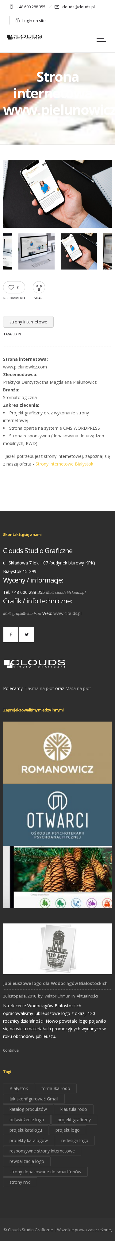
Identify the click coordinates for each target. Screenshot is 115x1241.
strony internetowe (28, 322)
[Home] (24, 39)
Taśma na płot (39, 688)
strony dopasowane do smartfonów (45, 1172)
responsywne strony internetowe (42, 1151)
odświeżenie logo (27, 1119)
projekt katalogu (26, 1130)
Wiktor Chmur (57, 996)
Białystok (19, 1088)
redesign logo (74, 1140)
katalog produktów (28, 1109)
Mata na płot (78, 688)
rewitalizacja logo (27, 1161)
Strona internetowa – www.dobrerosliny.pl (57, 899)
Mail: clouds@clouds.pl (66, 592)
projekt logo (68, 1130)
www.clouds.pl (67, 613)
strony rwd (20, 1182)
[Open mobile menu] (103, 40)
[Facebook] (10, 634)
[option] (57, 195)
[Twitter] (26, 634)
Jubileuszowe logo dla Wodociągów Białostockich (55, 983)
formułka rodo (55, 1088)
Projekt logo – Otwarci (57, 837)
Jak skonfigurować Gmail (34, 1099)
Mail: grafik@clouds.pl (22, 613)
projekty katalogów (29, 1140)
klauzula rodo (73, 1109)
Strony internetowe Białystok (64, 464)
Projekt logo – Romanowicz (58, 775)
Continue (11, 1050)
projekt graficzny (74, 1119)
